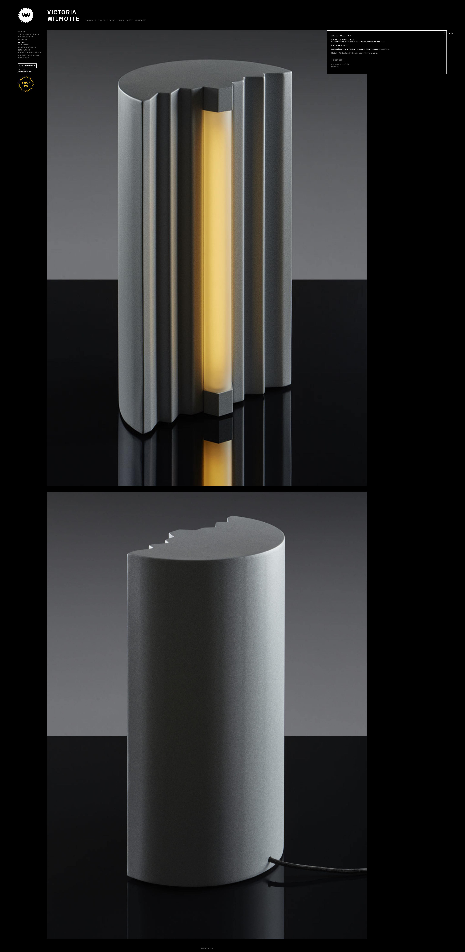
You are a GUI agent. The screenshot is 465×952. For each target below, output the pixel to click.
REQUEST (337, 60)
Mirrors (22, 39)
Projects (91, 20)
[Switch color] (26, 20)
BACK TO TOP (207, 948)
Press (120, 20)
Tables (22, 32)
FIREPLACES (24, 50)
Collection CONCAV (28, 55)
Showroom (140, 20)
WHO (112, 20)
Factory (103, 20)
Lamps (21, 42)
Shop (129, 20)
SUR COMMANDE (27, 65)
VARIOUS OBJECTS (27, 47)
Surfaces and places (29, 53)
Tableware (24, 45)
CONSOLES (23, 58)
